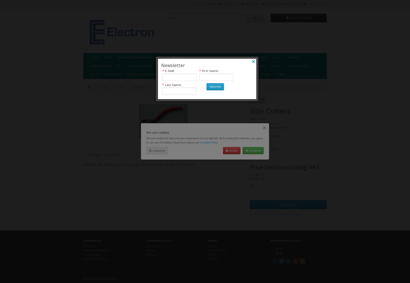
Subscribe (215, 86)
